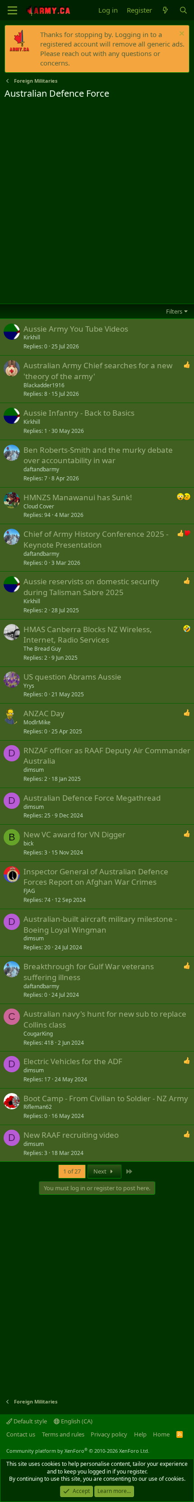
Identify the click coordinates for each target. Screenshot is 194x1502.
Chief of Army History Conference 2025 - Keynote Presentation (95, 539)
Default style (29, 1421)
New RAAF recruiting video (71, 1135)
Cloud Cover (38, 506)
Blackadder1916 (44, 385)
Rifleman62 (37, 1107)
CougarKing (38, 1033)
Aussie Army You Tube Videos (75, 329)
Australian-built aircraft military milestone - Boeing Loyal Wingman (100, 924)
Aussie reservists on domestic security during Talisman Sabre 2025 (91, 586)
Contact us (20, 1434)
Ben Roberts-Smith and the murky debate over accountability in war (98, 455)
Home (161, 1434)
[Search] (183, 10)
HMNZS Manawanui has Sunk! (77, 497)
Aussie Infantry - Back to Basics (78, 413)
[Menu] (12, 10)
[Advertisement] (97, 201)
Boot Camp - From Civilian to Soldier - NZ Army (105, 1098)
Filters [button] (174, 311)
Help (140, 1434)
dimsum (33, 770)
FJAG (29, 891)
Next (100, 1171)
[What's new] (165, 10)
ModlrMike (37, 722)
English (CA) (76, 1421)
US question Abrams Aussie (72, 676)
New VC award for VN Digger (74, 834)
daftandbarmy (41, 469)
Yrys (28, 686)
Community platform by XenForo (77, 1450)
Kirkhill (31, 337)
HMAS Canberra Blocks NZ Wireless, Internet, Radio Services (87, 634)
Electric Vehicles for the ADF (72, 1061)
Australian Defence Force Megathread (92, 798)
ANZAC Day (44, 713)
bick (28, 843)
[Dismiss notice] (181, 34)
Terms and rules (63, 1434)
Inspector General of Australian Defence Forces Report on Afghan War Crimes (95, 876)
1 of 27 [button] (72, 1171)
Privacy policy (109, 1434)
